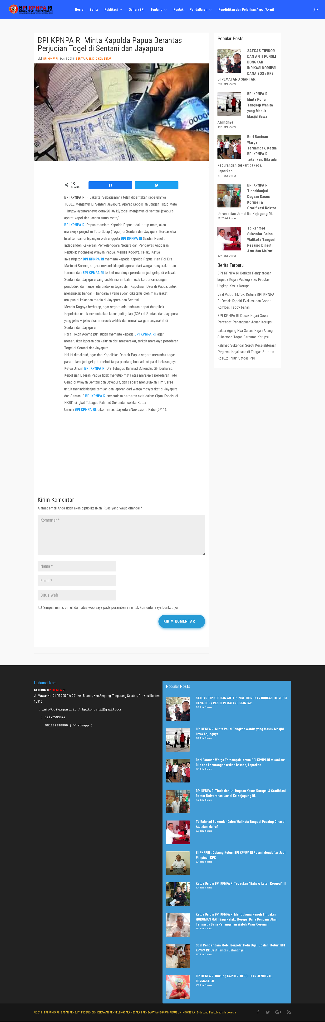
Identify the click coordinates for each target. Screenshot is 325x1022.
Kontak (178, 9)
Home (79, 9)
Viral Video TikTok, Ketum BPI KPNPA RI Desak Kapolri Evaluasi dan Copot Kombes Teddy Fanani (245, 301)
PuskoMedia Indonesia (222, 1012)
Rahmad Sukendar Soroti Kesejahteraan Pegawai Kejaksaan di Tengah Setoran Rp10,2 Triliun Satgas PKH (246, 351)
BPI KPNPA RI (50, 58)
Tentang (156, 9)
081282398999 (56, 725)
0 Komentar (103, 58)
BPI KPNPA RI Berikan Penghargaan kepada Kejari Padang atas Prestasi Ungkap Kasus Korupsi (244, 279)
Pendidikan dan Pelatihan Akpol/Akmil (246, 9)
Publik (89, 58)
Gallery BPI (136, 9)
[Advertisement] (121, 456)
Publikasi (111, 9)
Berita (94, 9)
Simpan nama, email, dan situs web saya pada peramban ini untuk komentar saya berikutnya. (110, 607)
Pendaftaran (198, 9)
